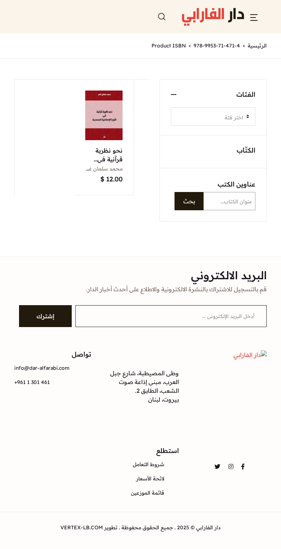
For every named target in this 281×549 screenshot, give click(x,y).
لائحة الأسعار (150, 478)
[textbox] (210, 117)
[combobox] (213, 116)
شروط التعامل (148, 464)
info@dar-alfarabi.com (42, 368)
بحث (189, 201)
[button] (254, 16)
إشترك (45, 316)
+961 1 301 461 (32, 382)
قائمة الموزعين (147, 493)
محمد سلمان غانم (102, 168)
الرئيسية (257, 45)
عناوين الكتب (236, 184)
